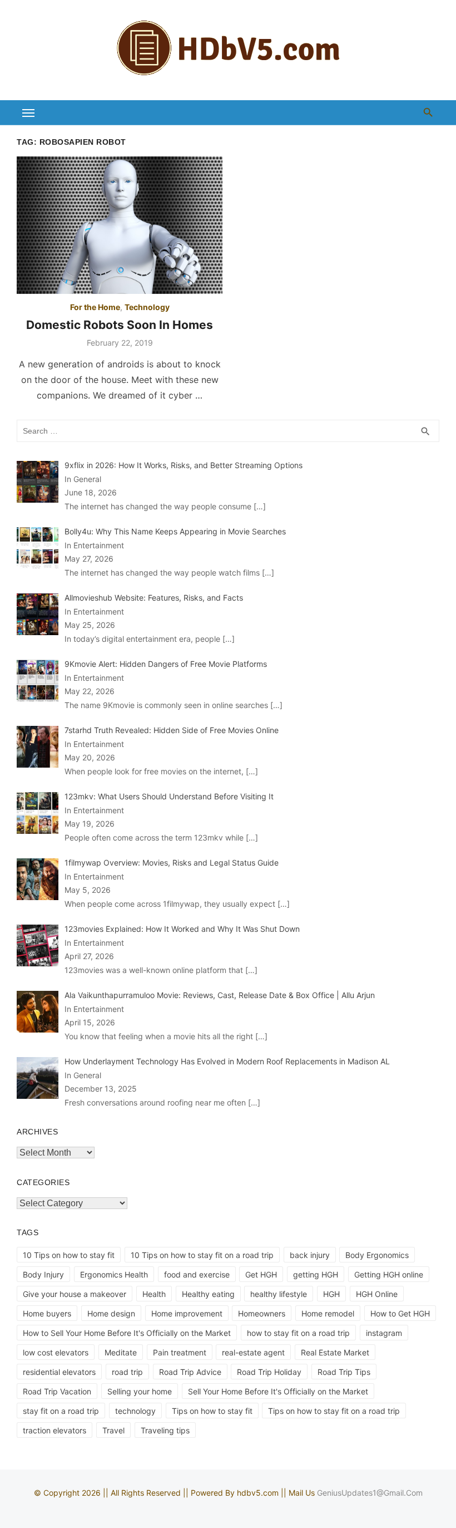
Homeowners (261, 1313)
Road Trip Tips (344, 1372)
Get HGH (261, 1274)
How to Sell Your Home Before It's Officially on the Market (127, 1333)
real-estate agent (253, 1352)
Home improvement (186, 1313)
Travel (113, 1430)
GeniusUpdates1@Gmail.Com (370, 1492)
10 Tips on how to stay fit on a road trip (202, 1255)
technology (135, 1411)
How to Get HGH (400, 1313)
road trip (127, 1372)
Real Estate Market (335, 1352)
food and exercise (197, 1274)
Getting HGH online (388, 1274)
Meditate (121, 1352)
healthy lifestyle (278, 1294)
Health (154, 1294)
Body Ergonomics (377, 1255)
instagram (384, 1333)
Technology (147, 307)
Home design (111, 1313)
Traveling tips (165, 1430)
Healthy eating (208, 1294)
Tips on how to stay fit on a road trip (334, 1411)
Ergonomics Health (114, 1274)
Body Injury (43, 1274)
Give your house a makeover (74, 1294)
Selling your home (139, 1391)
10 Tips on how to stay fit (69, 1255)
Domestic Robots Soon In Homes (119, 325)
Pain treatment (179, 1352)
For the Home (95, 307)
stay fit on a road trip (61, 1411)
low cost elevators (55, 1352)
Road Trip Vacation (57, 1391)
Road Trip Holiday (269, 1372)
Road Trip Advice (190, 1372)
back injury (310, 1255)
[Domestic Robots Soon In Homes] (119, 225)
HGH (331, 1294)
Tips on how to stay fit (212, 1411)
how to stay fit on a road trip (298, 1333)
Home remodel (327, 1313)
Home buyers (47, 1313)
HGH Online (377, 1294)
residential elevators (59, 1372)
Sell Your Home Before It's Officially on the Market (278, 1391)
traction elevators (54, 1430)
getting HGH (315, 1274)
